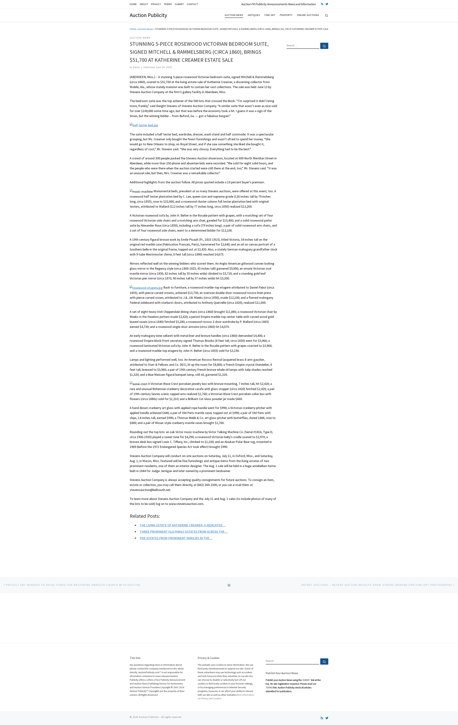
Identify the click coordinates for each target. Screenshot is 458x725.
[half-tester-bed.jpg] (144, 125)
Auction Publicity (149, 717)
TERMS (269, 687)
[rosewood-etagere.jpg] (146, 287)
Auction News (145, 29)
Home (133, 29)
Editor (136, 67)
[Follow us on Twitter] (327, 4)
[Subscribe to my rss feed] (322, 4)
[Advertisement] (307, 109)
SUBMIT (306, 680)
